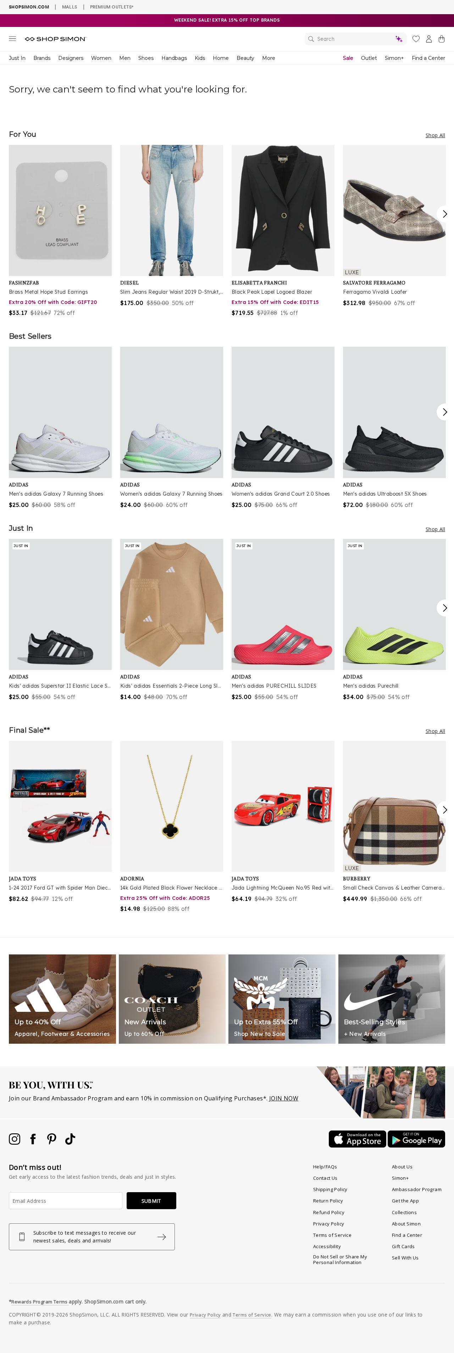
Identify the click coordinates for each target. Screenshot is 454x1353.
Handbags (174, 58)
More (268, 58)
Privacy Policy (328, 1223)
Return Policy (328, 1200)
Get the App (405, 1200)
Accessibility (327, 1246)
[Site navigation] (12, 40)
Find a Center (428, 58)
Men (125, 58)
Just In (17, 58)
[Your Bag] (441, 40)
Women (101, 58)
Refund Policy (328, 1212)
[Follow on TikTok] (70, 1142)
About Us (402, 1166)
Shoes (146, 58)
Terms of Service (332, 1235)
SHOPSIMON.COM (29, 7)
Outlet (369, 58)
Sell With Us (405, 1258)
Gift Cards (403, 1246)
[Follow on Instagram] (15, 1142)
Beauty (245, 58)
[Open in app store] (358, 1145)
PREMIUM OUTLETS (111, 7)
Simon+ (394, 58)
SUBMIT (151, 1200)
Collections (404, 1212)
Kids (200, 58)
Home (221, 58)
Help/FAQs (325, 1166)
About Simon (406, 1223)
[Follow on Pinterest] (52, 1142)
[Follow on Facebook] (33, 1142)
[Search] (356, 39)
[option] (60, 231)
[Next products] (445, 213)
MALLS (69, 7)
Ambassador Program (417, 1189)
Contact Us (325, 1178)
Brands (41, 58)
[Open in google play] (416, 1145)
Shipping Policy (330, 1189)
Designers (70, 58)
